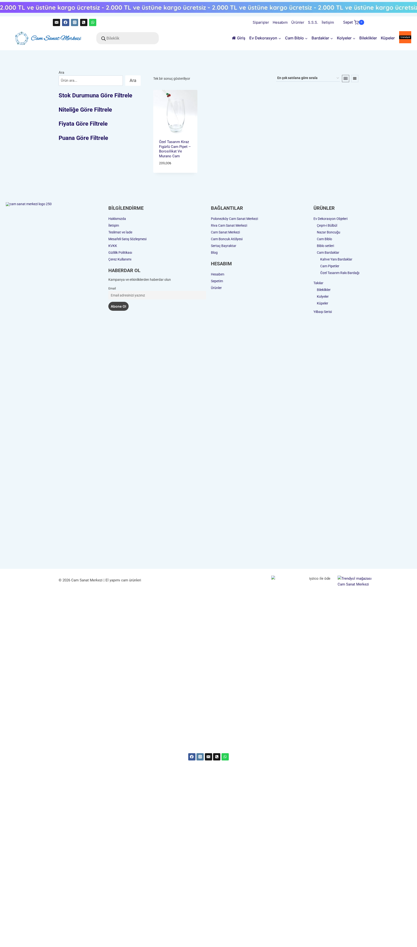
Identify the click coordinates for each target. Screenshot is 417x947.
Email (112, 288)
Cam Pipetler (329, 266)
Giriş (241, 38)
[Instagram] (74, 22)
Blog (214, 252)
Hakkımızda (117, 219)
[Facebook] (65, 22)
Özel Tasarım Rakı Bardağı (339, 273)
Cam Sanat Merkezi (225, 232)
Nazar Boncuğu (328, 232)
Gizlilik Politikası (120, 252)
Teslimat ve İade (120, 232)
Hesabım (280, 22)
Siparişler (261, 22)
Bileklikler (368, 38)
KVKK (112, 246)
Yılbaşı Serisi (322, 312)
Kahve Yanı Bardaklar (336, 259)
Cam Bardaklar (328, 252)
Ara (61, 72)
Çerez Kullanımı (119, 259)
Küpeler (388, 38)
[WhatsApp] (92, 22)
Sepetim (217, 281)
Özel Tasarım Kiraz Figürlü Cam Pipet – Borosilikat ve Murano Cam (175, 149)
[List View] (354, 78)
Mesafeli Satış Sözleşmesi (127, 239)
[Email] (56, 22)
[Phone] (216, 756)
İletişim (328, 22)
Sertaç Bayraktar (223, 246)
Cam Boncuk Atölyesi (227, 239)
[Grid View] (345, 78)
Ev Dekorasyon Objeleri (330, 219)
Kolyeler (323, 296)
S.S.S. (313, 22)
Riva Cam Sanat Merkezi (229, 225)
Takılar (318, 283)
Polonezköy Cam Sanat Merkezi (234, 219)
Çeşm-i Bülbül (327, 225)
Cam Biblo (324, 239)
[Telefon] (83, 22)
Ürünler (297, 22)
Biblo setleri (325, 246)
